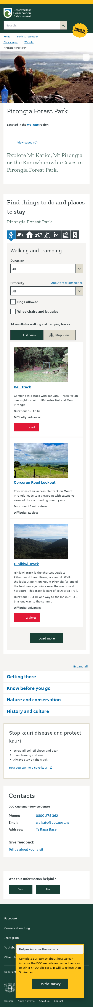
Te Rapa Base (46, 829)
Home (6, 36)
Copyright (10, 971)
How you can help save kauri (28, 767)
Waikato (29, 42)
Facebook (10, 918)
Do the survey (50, 983)
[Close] (80, 949)
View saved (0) (27, 142)
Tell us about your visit (26, 849)
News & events (26, 1000)
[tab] (11, 235)
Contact (58, 1000)
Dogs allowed (27, 302)
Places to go (10, 42)
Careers (8, 1000)
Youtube (9, 947)
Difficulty (17, 283)
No (48, 889)
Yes (20, 889)
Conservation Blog (17, 928)
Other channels (14, 957)
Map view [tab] (62, 335)
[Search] (63, 25)
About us (44, 1000)
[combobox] (46, 268)
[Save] (12, 142)
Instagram (11, 938)
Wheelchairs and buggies (37, 311)
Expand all (80, 666)
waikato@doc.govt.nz (52, 822)
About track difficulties (67, 283)
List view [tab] (29, 335)
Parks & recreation (27, 36)
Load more (46, 638)
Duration (17, 260)
